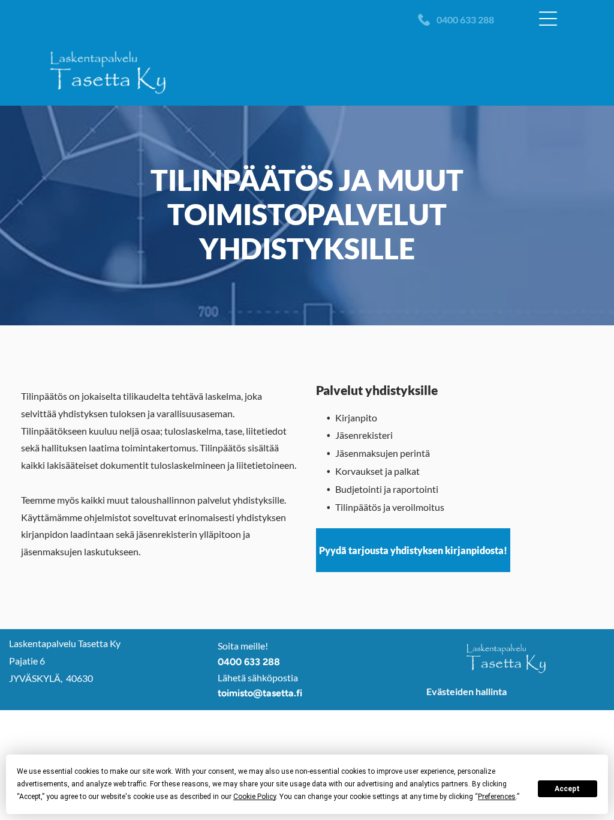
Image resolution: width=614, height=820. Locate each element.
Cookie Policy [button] (254, 796)
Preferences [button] (497, 796)
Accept (567, 789)
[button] (548, 19)
